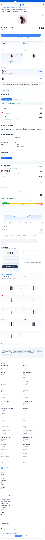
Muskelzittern (3, 442)
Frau (24, 394)
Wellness (24, 459)
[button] (22, 32)
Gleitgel (24, 455)
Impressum (3, 509)
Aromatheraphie (25, 460)
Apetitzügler (3, 368)
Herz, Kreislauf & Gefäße (27, 401)
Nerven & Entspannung (5, 437)
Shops (2, 474)
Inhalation (2, 375)
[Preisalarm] (43, 35)
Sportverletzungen (4, 398)
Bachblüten (3, 410)
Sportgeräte (3, 397)
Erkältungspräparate (26, 383)
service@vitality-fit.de (7, 514)
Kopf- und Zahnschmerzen (5, 456)
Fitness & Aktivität (4, 394)
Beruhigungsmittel (4, 439)
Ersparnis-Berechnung (5, 495)
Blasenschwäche (25, 440)
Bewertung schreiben (10, 266)
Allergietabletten (25, 367)
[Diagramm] (41, 195)
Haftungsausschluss (5, 503)
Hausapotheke (25, 390)
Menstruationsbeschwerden (27, 398)
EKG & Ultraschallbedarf (5, 449)
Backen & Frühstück (4, 388)
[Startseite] (1, 7)
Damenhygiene (25, 396)
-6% (37, 27)
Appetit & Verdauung (26, 419)
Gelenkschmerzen (4, 455)
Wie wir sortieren (4, 497)
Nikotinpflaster (25, 447)
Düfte (2, 417)
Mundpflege (25, 427)
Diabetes (2, 379)
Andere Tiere (3, 460)
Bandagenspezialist (9, 27)
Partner (2, 493)
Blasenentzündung (26, 439)
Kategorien (3, 478)
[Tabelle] (43, 195)
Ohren (24, 377)
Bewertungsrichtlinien (5, 501)
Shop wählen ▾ (4, 194)
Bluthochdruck (25, 406)
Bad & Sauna (25, 462)
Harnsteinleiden (25, 442)
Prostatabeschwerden (4, 426)
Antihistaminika (25, 368)
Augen (24, 374)
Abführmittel (25, 417)
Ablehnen (26, 535)
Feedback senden (6, 355)
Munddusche (25, 426)
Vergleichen (16, 11)
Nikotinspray (25, 449)
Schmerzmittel (4, 451)
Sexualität (25, 451)
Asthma (2, 374)
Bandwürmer (25, 420)
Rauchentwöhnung (26, 444)
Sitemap (2, 484)
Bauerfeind (25, 43)
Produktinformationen (5, 499)
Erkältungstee (25, 384)
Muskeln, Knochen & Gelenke (6, 430)
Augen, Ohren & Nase (27, 372)
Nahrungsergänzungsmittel (28, 430)
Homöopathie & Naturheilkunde (7, 408)
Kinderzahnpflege (26, 424)
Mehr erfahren (35, 121)
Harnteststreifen (3, 384)
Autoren (2, 490)
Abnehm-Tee (3, 367)
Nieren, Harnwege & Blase (28, 437)
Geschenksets (3, 419)
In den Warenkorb (24, 11)
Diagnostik (3, 447)
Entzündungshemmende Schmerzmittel (7, 453)
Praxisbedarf (3, 444)
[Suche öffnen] (44, 5)
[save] (43, 15)
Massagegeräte (25, 463)
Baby (24, 388)
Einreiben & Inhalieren (26, 381)
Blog (2, 482)
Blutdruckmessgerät (26, 403)
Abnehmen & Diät (4, 365)
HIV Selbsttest (25, 456)
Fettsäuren (24, 434)
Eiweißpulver (25, 433)
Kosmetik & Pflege (4, 415)
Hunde (2, 462)
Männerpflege (3, 424)
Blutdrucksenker (25, 404)
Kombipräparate (25, 411)
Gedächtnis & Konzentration (5, 440)
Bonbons (2, 390)
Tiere (2, 459)
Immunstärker (25, 410)
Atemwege (3, 372)
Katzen (2, 463)
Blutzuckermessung (4, 381)
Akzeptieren (18, 535)
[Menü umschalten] (1, 5)
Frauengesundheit (26, 397)
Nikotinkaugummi (26, 446)
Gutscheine (3, 480)
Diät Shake (3, 370)
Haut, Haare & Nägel (5, 401)
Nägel (2, 404)
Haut (2, 403)
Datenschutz (3, 507)
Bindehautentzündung (26, 370)
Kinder (24, 391)
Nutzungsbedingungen (5, 505)
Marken (2, 476)
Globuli (2, 411)
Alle (9, 194)
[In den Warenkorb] (21, 289)
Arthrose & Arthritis (4, 432)
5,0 (2, 11)
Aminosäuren (25, 432)
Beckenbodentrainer (26, 453)
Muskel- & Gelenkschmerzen (5, 396)
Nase (24, 375)
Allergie (24, 365)
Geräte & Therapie (4, 433)
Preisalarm (9, 11)
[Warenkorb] (42, 5)
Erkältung (25, 379)
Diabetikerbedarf (4, 383)
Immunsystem (25, 408)
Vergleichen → (20, 295)
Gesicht (2, 420)
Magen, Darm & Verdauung (28, 415)
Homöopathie (3, 413)
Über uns (3, 488)
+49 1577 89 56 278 (6, 517)
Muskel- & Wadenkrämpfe (5, 434)
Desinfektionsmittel (4, 446)
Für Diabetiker (3, 391)
